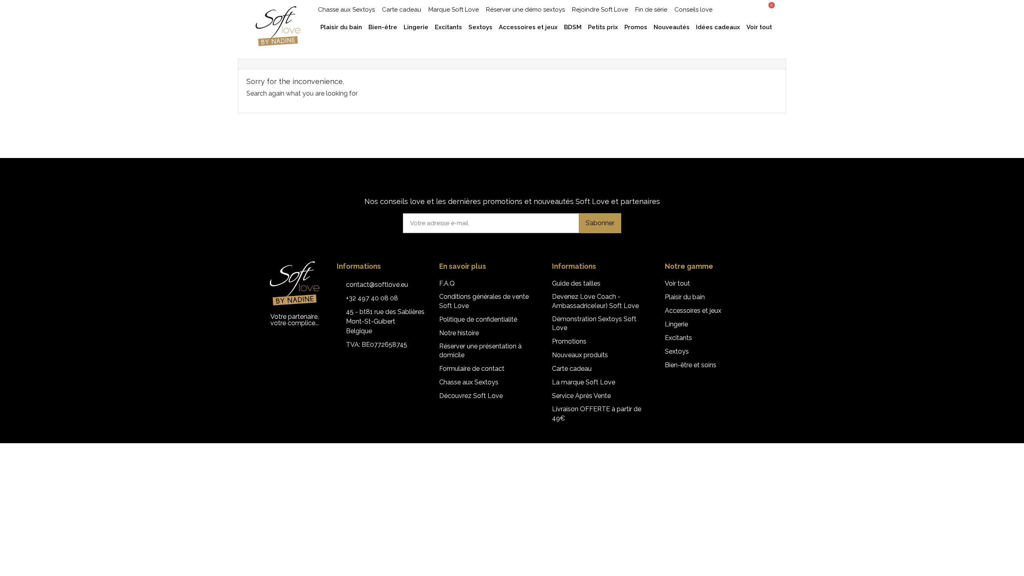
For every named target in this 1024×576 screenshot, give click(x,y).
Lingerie (676, 324)
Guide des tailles (576, 283)
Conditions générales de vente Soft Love (484, 301)
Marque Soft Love (453, 9)
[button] (738, 9)
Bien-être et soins (690, 365)
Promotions (569, 341)
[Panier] (769, 9)
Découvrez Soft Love (471, 396)
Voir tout (677, 283)
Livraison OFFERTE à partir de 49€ (596, 413)
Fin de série (651, 9)
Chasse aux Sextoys (346, 9)
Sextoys (677, 351)
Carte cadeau (401, 9)
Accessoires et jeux (693, 310)
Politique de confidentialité (478, 319)
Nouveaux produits (580, 355)
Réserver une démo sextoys (525, 9)
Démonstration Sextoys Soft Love (594, 323)
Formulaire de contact (471, 368)
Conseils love (693, 9)
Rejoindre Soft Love (600, 9)
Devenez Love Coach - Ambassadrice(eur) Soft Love (595, 301)
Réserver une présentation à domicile (480, 350)
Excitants (678, 338)
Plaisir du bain (685, 297)
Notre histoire (459, 333)
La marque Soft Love (583, 382)
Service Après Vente (581, 396)
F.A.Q (447, 283)
